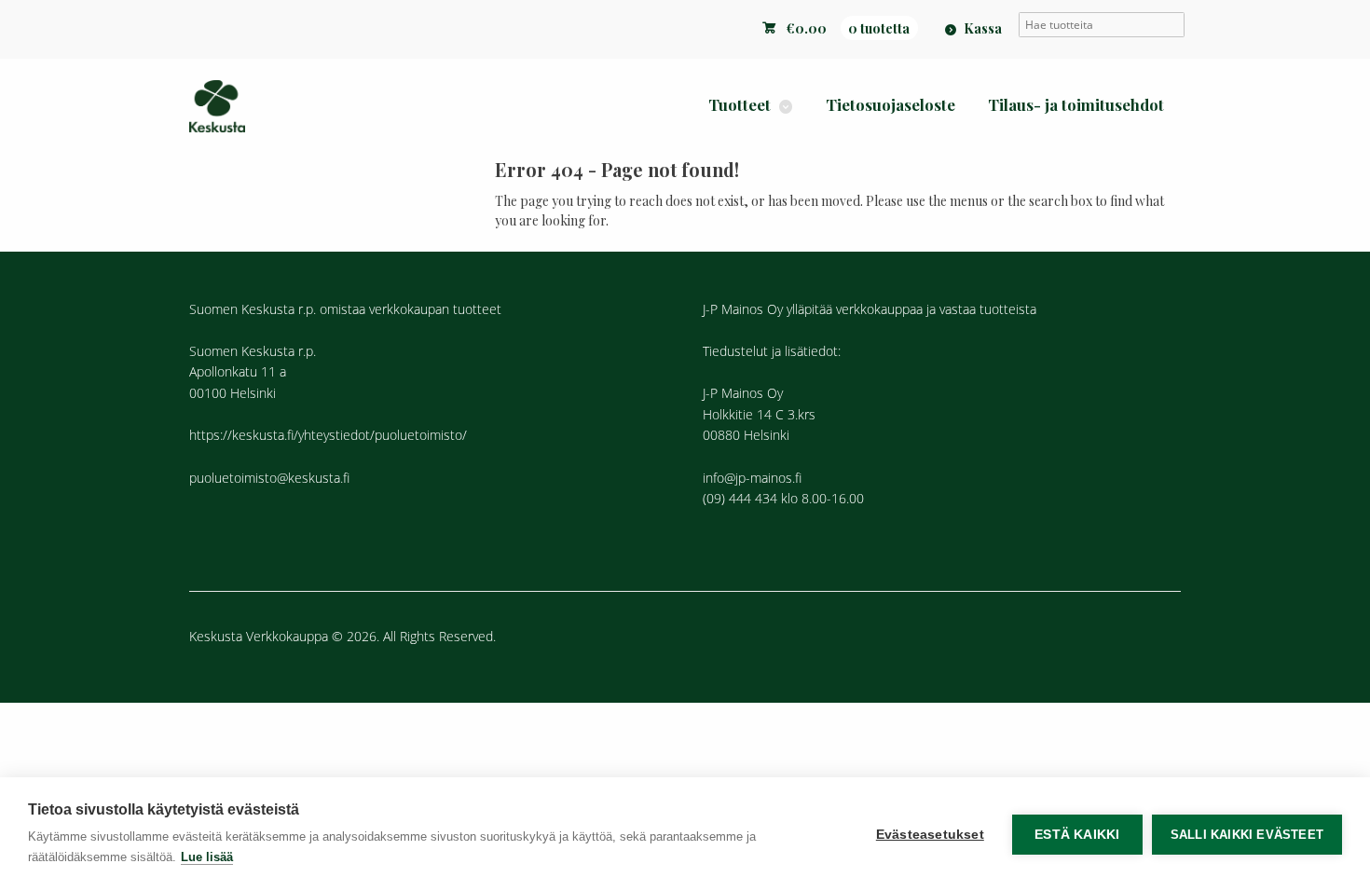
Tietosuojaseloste (890, 104)
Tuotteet (739, 104)
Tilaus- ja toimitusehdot (1076, 104)
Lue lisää (207, 857)
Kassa (983, 28)
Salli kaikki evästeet (1247, 835)
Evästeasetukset (930, 835)
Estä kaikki (1076, 835)
